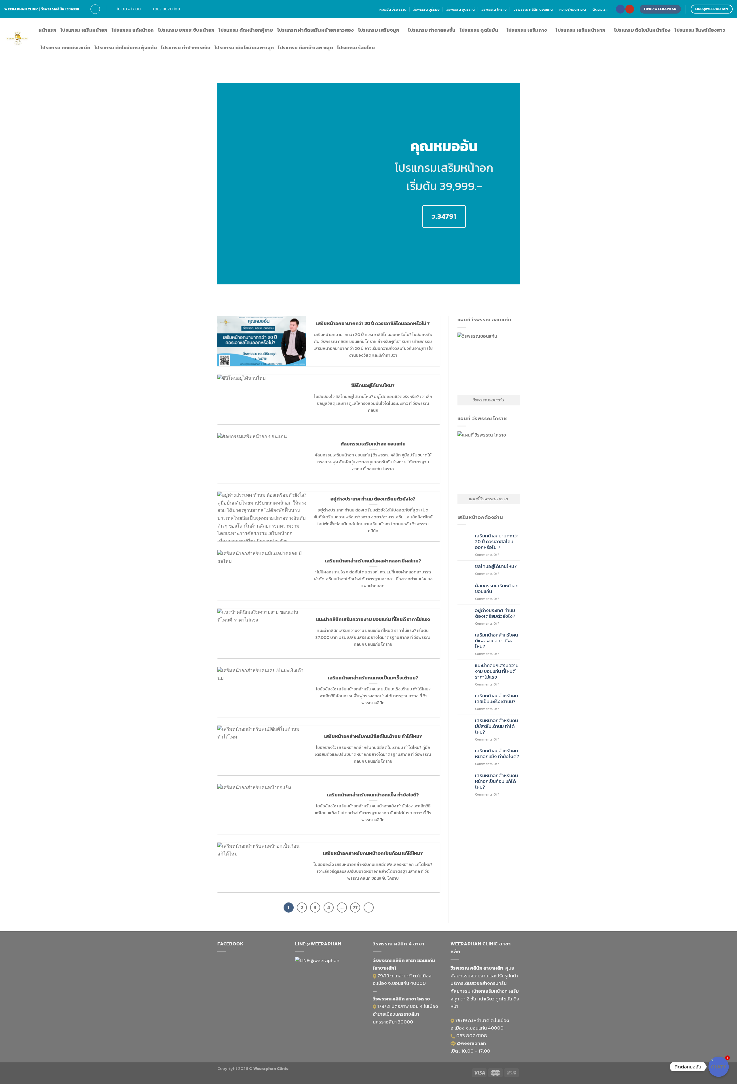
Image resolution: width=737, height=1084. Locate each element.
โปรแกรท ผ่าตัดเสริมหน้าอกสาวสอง (315, 30)
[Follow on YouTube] (629, 9)
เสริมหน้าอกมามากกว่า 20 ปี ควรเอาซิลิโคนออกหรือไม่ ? (496, 541)
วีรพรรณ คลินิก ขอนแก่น (533, 9)
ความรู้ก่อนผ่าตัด (572, 9)
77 (355, 907)
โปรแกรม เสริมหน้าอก (84, 30)
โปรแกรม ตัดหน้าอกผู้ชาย (246, 30)
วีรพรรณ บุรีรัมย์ (426, 9)
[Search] (95, 9)
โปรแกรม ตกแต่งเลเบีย (65, 47)
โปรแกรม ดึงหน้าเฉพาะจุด (305, 47)
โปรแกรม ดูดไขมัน (479, 30)
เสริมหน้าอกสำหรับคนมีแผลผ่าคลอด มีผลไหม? (496, 640)
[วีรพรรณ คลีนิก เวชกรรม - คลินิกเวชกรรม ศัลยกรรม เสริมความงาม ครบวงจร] (17, 39)
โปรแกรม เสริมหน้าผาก (580, 30)
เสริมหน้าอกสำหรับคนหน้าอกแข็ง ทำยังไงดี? (497, 754)
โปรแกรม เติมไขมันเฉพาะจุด (244, 47)
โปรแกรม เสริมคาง (527, 30)
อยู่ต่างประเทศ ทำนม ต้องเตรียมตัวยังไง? (495, 613)
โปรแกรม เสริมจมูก (379, 30)
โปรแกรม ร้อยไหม (356, 47)
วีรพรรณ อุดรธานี (460, 9)
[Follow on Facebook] (620, 9)
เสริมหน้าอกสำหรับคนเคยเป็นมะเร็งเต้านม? (496, 699)
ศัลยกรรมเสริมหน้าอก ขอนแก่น (496, 588)
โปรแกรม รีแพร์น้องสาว (700, 30)
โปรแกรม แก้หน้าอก (133, 30)
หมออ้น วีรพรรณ (393, 9)
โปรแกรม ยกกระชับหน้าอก (186, 30)
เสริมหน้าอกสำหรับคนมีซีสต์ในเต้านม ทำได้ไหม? (496, 726)
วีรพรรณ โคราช (494, 9)
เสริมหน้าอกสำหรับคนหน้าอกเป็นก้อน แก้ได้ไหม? (496, 781)
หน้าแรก (47, 30)
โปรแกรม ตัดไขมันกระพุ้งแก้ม (125, 47)
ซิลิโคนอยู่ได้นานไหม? (496, 566)
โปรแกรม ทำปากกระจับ (185, 47)
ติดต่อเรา (599, 9)
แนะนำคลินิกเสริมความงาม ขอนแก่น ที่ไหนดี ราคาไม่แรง (496, 671)
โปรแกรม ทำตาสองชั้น (431, 30)
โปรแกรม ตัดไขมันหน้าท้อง (642, 30)
